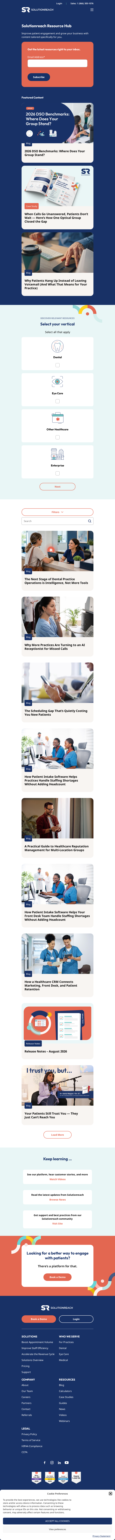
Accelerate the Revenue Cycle (38, 1354)
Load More (57, 1134)
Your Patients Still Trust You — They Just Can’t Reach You (51, 1115)
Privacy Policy (29, 1434)
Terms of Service (31, 1440)
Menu (90, 10)
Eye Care (64, 1354)
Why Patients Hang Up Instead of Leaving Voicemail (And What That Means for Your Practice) (56, 284)
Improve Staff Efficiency (35, 1348)
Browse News (57, 1199)
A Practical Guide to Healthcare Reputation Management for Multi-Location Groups (57, 848)
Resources (67, 1379)
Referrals (27, 1415)
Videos (63, 1415)
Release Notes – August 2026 (46, 1051)
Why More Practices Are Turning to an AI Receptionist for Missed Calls (55, 647)
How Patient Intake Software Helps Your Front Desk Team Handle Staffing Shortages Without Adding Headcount (57, 916)
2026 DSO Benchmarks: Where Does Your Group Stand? (55, 153)
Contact (26, 1409)
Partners (26, 1403)
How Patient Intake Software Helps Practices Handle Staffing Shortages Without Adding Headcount (51, 780)
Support (26, 1372)
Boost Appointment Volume (37, 1342)
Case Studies (66, 1397)
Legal (26, 1428)
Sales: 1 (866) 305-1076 (82, 3)
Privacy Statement (102, 1536)
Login (59, 3)
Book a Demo (58, 1277)
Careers (26, 1397)
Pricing (25, 1366)
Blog (61, 1385)
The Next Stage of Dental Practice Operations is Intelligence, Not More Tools (56, 581)
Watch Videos (58, 1179)
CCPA (24, 1452)
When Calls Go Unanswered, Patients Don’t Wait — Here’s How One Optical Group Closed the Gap (56, 217)
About (25, 1385)
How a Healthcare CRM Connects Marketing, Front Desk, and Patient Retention (51, 985)
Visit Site (57, 1223)
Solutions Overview (33, 1360)
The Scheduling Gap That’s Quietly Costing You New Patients (56, 713)
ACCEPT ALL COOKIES (57, 1521)
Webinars (64, 1421)
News (62, 1409)
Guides (63, 1403)
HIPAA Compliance (32, 1446)
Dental (62, 1348)
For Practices (66, 1342)
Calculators (65, 1391)
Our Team (27, 1391)
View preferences (57, 1529)
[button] (110, 1493)
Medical (63, 1360)
